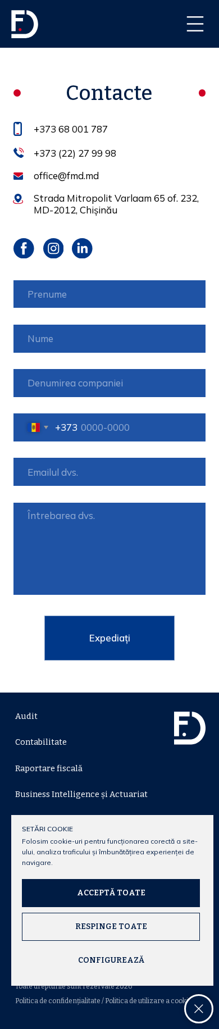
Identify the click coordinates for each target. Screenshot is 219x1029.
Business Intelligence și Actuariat (81, 794)
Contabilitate (41, 742)
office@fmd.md (66, 175)
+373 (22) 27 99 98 (75, 153)
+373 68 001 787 (71, 129)
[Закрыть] (198, 1008)
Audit (26, 716)
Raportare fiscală (49, 768)
